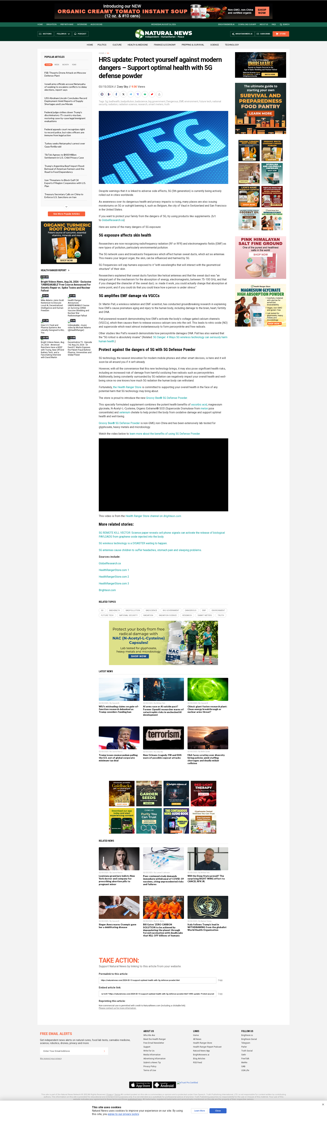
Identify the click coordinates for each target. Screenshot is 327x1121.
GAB (243, 1066)
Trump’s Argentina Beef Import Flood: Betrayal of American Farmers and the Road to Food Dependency (64, 168)
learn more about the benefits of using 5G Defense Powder (165, 433)
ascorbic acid (199, 404)
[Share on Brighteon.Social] (102, 94)
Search (286, 24)
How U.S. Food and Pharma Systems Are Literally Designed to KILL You (52, 329)
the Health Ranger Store (127, 387)
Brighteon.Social (249, 1039)
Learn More (199, 1111)
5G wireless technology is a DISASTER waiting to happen (133, 543)
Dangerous (172, 101)
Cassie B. (116, 703)
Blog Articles (199, 1058)
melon (204, 408)
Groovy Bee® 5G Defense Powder (166, 398)
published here (135, 1099)
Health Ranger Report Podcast (207, 1047)
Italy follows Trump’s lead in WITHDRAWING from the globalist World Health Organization (207, 927)
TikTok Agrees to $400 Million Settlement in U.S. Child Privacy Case (64, 156)
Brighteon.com (107, 590)
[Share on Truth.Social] (138, 94)
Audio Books (96, 24)
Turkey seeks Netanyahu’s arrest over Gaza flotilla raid (64, 145)
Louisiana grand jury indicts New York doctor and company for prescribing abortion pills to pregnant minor (117, 880)
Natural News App (201, 1051)
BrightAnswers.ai (226, 24)
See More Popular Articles (66, 214)
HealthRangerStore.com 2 (114, 576)
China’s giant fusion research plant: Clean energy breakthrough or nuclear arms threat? (207, 709)
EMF (181, 101)
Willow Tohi (160, 703)
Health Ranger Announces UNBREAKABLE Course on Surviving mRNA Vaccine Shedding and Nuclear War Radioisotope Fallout (78, 308)
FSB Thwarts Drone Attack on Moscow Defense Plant (65, 74)
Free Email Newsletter (153, 1043)
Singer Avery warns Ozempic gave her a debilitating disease (117, 926)
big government (156, 101)
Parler (244, 1047)
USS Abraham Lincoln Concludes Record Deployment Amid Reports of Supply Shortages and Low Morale (65, 100)
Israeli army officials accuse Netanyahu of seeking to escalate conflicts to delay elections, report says (65, 86)
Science (214, 44)
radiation (113, 104)
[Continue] (104, 1051)
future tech (205, 101)
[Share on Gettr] (152, 94)
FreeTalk (245, 1058)
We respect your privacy (51, 1058)
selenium (124, 412)
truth (167, 104)
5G (108, 53)
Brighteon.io (247, 1035)
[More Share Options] (159, 94)
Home (40, 24)
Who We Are (149, 1035)
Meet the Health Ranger (154, 1039)
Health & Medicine (138, 44)
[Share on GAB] (145, 94)
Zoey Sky (122, 86)
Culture (117, 44)
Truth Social (247, 1051)
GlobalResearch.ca (113, 220)
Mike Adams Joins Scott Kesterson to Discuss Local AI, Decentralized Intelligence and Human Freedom (52, 305)
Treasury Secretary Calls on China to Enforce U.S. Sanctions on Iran (63, 196)
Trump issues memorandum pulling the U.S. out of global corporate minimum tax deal (118, 758)
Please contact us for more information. (117, 1008)
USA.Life (245, 1070)
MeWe (244, 1062)
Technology (232, 44)
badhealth (114, 101)
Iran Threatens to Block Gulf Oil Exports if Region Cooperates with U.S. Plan (65, 183)
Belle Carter (205, 752)
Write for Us (148, 1051)
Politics (102, 44)
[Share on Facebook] (116, 94)
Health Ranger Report (53, 270)
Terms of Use (149, 1070)
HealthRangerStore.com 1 (114, 570)
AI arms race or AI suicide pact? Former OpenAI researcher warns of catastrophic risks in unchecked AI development (163, 710)
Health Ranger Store (202, 1043)
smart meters (156, 104)
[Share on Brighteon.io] (109, 94)
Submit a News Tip (152, 1062)
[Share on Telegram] (131, 94)
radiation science (128, 104)
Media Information (152, 1055)
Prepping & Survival (193, 44)
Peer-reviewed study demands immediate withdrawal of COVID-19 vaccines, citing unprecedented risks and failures (163, 880)
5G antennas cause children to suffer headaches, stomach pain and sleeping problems (150, 550)
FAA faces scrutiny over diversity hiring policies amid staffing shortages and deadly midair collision (206, 759)
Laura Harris (117, 752)
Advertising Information (154, 1058)
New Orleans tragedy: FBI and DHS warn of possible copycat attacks (162, 756)
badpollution (127, 101)
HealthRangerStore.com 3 (114, 583)
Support (146, 1047)
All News (197, 1039)
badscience (141, 101)
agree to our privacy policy (123, 1114)
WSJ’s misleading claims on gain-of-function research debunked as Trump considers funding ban (119, 709)
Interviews (82, 24)
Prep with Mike (66, 24)
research (142, 104)
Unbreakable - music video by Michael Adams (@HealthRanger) (79, 327)
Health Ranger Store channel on (153, 516)
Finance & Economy (165, 44)
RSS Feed (197, 1062)
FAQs (274, 24)
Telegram (245, 1043)
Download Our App (247, 24)
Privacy (109, 1094)
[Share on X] (123, 94)
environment (191, 101)
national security (128, 615)
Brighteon (51, 24)
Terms (117, 1094)
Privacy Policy (149, 1066)
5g (106, 101)
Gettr (243, 1055)
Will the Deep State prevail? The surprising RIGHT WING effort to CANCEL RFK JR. (206, 879)
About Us (264, 24)
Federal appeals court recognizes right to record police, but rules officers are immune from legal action (64, 132)
